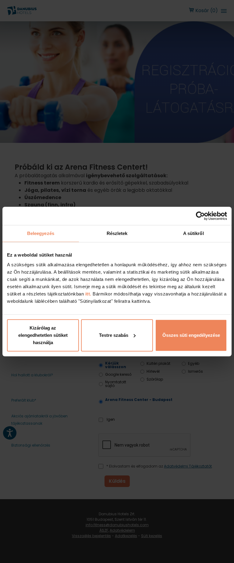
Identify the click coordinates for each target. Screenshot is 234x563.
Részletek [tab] (117, 233)
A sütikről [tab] (193, 233)
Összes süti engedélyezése (191, 335)
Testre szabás (113, 335)
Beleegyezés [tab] (40, 233)
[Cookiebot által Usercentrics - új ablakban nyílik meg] (200, 215)
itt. (87, 293)
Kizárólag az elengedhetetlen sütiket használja (43, 335)
